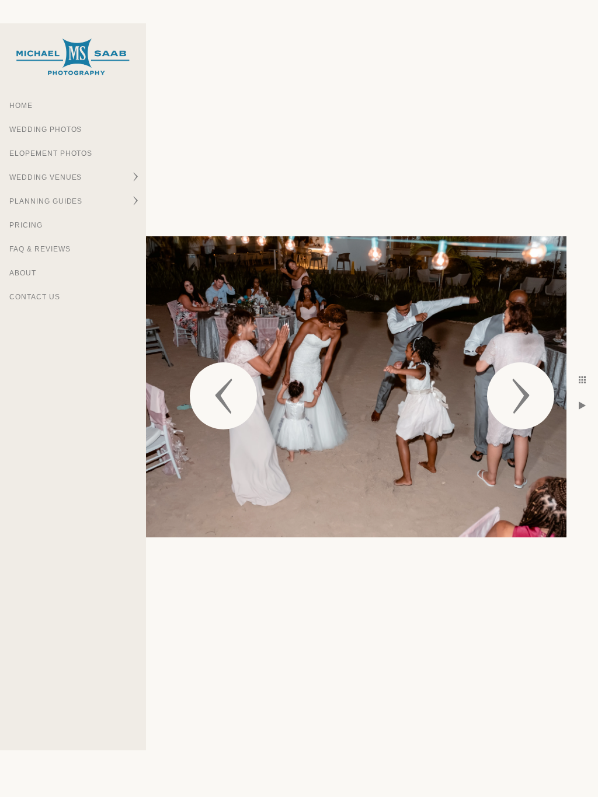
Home (21, 106)
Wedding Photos (45, 129)
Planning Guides (45, 201)
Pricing (26, 225)
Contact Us (34, 297)
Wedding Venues (45, 177)
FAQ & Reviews (39, 249)
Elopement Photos (50, 153)
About (22, 273)
